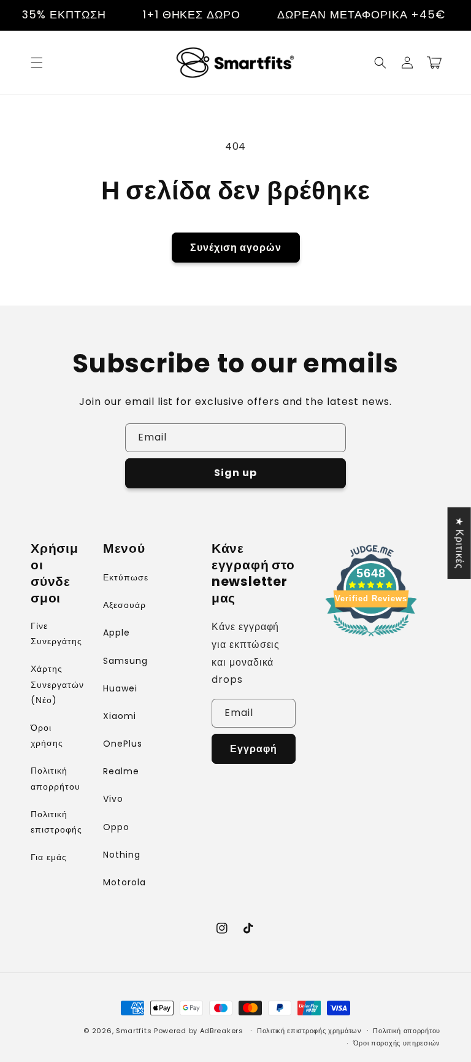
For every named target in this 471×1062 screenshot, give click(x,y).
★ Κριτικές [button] (460, 543)
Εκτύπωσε (125, 577)
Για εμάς (49, 857)
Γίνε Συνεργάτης (56, 633)
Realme (121, 771)
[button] (36, 62)
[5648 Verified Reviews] (371, 638)
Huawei (120, 688)
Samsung (125, 661)
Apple (116, 632)
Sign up (235, 473)
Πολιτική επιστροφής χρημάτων (309, 1031)
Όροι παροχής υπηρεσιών (396, 1043)
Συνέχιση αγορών (235, 247)
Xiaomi (119, 716)
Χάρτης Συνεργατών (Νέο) (57, 684)
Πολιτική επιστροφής (56, 822)
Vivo (113, 799)
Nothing (121, 854)
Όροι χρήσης (47, 735)
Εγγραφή (253, 749)
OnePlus (122, 743)
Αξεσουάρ (124, 605)
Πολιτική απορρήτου (55, 778)
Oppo (116, 827)
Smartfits (133, 1031)
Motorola (124, 882)
